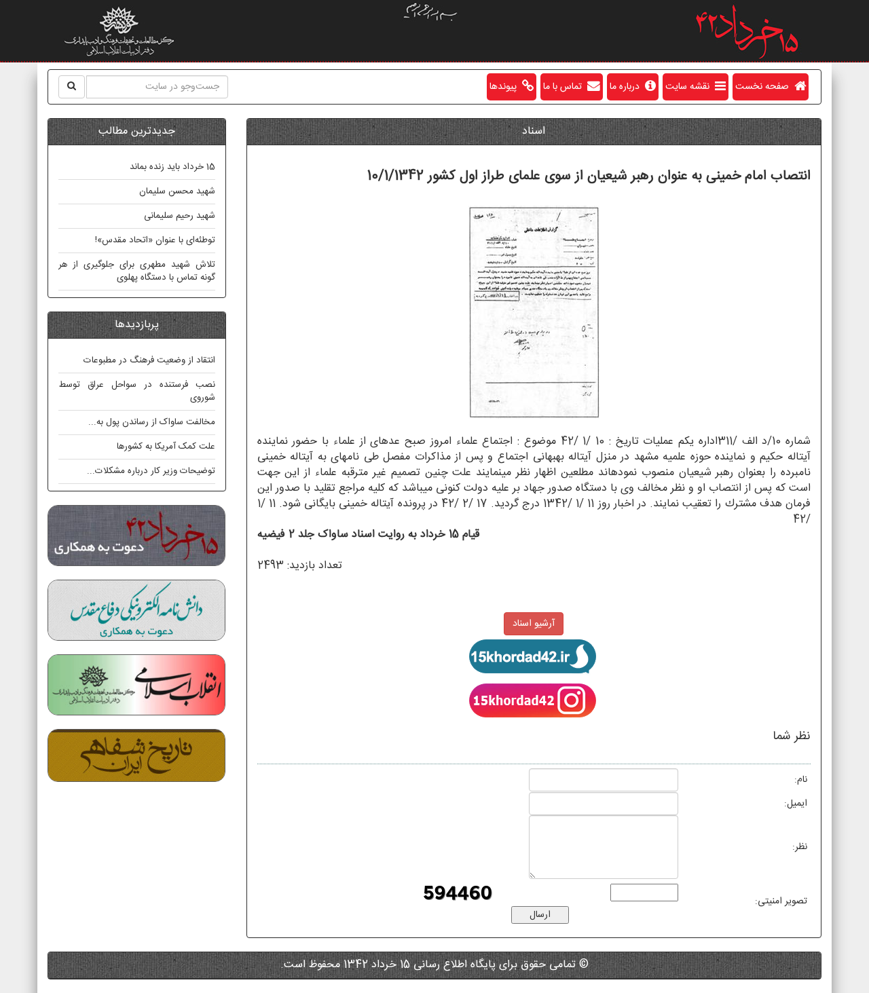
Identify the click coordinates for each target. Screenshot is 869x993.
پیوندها (505, 87)
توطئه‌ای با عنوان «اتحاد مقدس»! (155, 240)
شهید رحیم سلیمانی (179, 215)
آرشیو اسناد (534, 624)
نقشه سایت (690, 87)
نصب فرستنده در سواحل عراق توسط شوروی (136, 391)
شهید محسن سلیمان (177, 191)
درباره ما (627, 87)
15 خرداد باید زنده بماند (172, 167)
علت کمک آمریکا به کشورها (166, 446)
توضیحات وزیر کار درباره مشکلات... (151, 471)
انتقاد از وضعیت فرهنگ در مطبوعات (149, 360)
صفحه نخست (764, 87)
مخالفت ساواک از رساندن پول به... (151, 422)
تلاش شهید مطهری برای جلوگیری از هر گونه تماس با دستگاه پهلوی (136, 271)
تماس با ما (565, 87)
